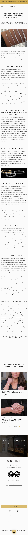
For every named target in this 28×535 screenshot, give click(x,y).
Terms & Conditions (14, 515)
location (3, 323)
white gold (13, 274)
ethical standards (21, 186)
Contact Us (14, 506)
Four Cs (5, 151)
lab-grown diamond (16, 71)
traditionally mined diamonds (14, 75)
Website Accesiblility (14, 521)
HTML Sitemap (14, 527)
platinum (20, 274)
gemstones (3, 317)
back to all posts (13, 426)
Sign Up (14, 450)
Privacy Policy (14, 518)
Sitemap (14, 524)
